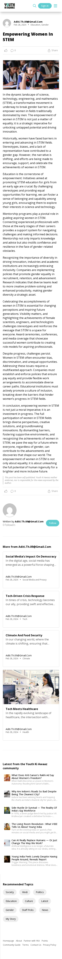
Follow (52, 523)
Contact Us (36, 944)
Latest (44, 901)
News (45, 910)
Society (10, 892)
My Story (11, 918)
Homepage (8, 940)
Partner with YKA (32, 940)
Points (45, 940)
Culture (29, 901)
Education (11, 901)
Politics (40, 892)
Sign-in (45, 5)
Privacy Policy (49, 944)
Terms (25, 944)
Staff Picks (28, 910)
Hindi (25, 892)
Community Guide (12, 944)
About (19, 940)
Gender (10, 910)
